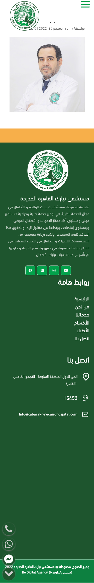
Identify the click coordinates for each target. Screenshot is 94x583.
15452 (70, 397)
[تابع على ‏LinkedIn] (42, 270)
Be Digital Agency (35, 572)
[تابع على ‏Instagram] (54, 270)
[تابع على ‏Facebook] (30, 270)
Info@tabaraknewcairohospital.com (48, 413)
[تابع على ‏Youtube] (66, 270)
